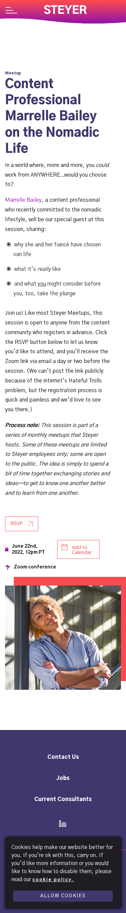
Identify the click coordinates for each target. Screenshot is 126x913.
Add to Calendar (82, 549)
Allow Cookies (63, 896)
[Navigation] (11, 11)
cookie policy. (53, 879)
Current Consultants (63, 799)
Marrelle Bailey (23, 200)
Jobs (63, 778)
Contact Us (63, 757)
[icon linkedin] (60, 824)
